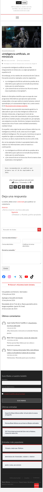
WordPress (31, 482)
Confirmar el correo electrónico (28, 245)
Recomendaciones (8, 50)
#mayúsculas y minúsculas (24, 63)
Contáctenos (36, 477)
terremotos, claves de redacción (26, 338)
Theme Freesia (23, 482)
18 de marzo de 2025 (9, 60)
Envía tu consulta (8, 250)
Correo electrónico (9, 238)
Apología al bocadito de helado (12, 298)
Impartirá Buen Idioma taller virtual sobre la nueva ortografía (21, 414)
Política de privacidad (15, 478)
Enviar (6, 268)
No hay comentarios (24, 60)
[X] (15, 187)
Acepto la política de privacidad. (14, 394)
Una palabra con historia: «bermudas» (15, 292)
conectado (20, 202)
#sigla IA (34, 63)
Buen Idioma (6, 482)
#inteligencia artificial (10, 63)
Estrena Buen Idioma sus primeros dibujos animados (22, 423)
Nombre (4, 380)
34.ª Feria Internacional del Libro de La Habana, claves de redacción (20, 432)
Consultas (26, 478)
